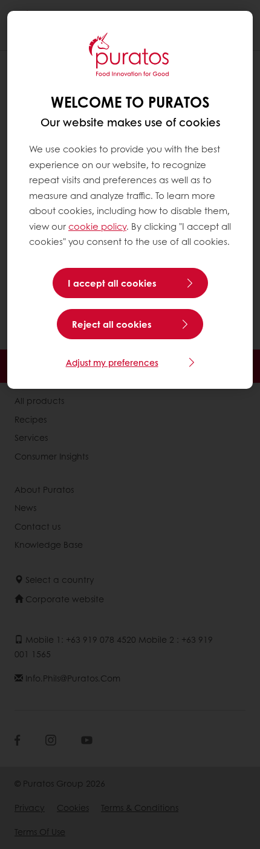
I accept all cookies (112, 283)
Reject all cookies (112, 324)
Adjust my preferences (112, 362)
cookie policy (97, 226)
